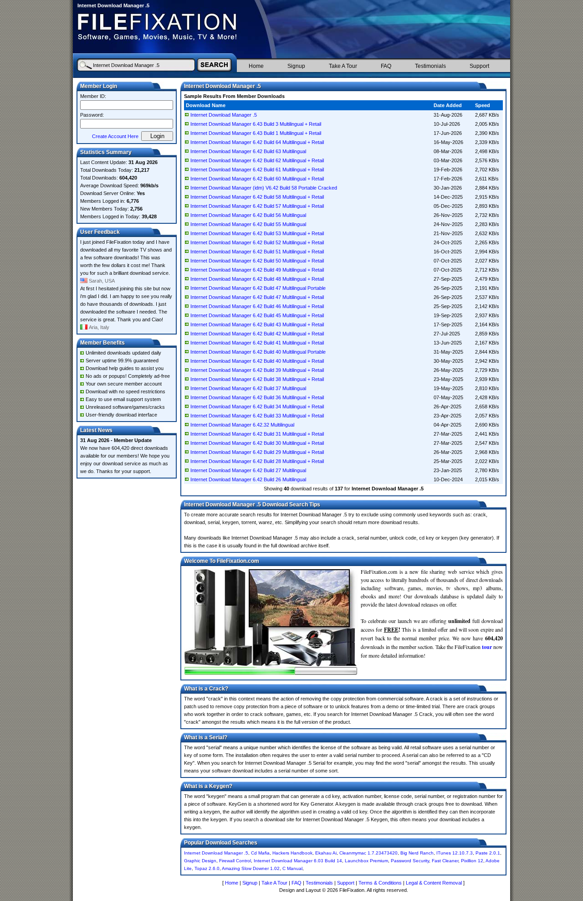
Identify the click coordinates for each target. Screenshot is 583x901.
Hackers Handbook (292, 852)
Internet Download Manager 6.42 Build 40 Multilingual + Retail (257, 361)
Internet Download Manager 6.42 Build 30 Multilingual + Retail (257, 443)
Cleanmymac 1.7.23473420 (368, 852)
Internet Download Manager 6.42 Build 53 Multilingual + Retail (257, 233)
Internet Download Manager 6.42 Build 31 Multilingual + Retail (257, 434)
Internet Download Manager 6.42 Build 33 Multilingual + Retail (257, 415)
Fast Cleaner (445, 860)
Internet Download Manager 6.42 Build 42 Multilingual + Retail (257, 333)
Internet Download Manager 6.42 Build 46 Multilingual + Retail (257, 306)
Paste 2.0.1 (488, 852)
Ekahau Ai (326, 852)
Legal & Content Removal (434, 883)
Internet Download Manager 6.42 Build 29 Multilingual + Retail (257, 452)
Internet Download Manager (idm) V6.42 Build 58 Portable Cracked (263, 187)
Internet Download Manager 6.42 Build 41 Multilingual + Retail (257, 342)
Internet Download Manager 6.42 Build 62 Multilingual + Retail (257, 160)
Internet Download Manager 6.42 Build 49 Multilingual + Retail (257, 270)
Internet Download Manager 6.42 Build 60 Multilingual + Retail (257, 178)
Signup (296, 66)
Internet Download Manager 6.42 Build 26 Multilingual (248, 479)
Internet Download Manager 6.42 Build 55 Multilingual (248, 224)
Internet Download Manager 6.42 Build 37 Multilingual (248, 388)
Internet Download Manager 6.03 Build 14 (298, 860)
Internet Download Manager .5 (223, 115)
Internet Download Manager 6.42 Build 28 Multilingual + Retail (257, 461)
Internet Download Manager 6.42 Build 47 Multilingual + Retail (257, 297)
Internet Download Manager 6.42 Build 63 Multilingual (248, 151)
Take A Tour (343, 66)
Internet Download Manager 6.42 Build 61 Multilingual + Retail (257, 169)
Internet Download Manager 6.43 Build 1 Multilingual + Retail (255, 133)
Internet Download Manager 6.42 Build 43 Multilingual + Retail (257, 324)
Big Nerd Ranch (417, 852)
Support (479, 66)
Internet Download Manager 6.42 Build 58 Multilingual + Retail (257, 197)
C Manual (292, 868)
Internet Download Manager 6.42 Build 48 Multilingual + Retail (257, 279)
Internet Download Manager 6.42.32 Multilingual (242, 424)
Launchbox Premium (366, 860)
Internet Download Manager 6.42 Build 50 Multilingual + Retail (257, 260)
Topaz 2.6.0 (207, 868)
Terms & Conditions (380, 883)
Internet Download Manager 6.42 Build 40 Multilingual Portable (258, 352)
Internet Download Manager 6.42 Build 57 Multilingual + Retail (257, 206)
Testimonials (430, 66)
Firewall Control (235, 860)
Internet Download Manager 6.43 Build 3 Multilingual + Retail (255, 124)
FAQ (386, 66)
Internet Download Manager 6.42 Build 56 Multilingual (248, 215)
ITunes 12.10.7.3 (454, 852)
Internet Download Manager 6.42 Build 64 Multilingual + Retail (257, 142)
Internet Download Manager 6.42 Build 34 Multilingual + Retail (257, 406)
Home (256, 66)
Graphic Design (200, 860)
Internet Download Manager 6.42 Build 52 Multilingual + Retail (257, 242)
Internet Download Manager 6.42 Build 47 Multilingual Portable (258, 288)
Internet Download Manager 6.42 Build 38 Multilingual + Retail (257, 379)
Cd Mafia (260, 852)
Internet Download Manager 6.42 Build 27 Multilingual (248, 470)
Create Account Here (115, 136)
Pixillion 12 (472, 860)
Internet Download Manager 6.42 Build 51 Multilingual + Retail (257, 251)
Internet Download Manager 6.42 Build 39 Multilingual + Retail (257, 370)
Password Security (410, 860)
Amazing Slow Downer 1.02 (251, 868)
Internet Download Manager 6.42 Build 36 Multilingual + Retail (257, 397)
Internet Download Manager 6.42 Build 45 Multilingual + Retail (257, 315)
